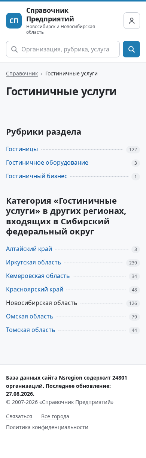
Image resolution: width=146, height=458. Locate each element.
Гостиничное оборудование (47, 162)
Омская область (30, 316)
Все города (55, 416)
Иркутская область (33, 262)
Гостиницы (22, 149)
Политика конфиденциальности (47, 427)
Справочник (22, 73)
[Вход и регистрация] (132, 20)
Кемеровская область (38, 276)
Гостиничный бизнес (36, 176)
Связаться (19, 416)
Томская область (30, 330)
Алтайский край (29, 249)
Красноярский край (34, 289)
